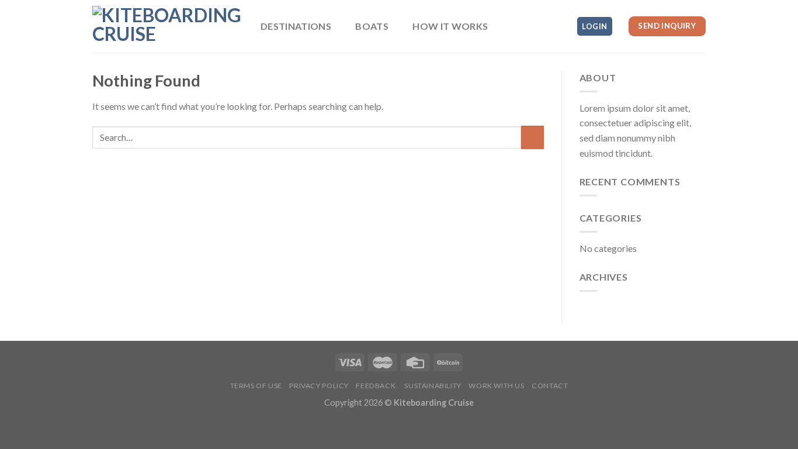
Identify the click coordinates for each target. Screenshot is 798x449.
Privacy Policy (319, 385)
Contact (550, 385)
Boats (371, 26)
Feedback (375, 385)
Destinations (296, 26)
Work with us (496, 385)
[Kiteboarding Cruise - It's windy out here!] (167, 26)
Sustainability (432, 385)
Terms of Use (256, 385)
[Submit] (532, 137)
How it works (450, 26)
